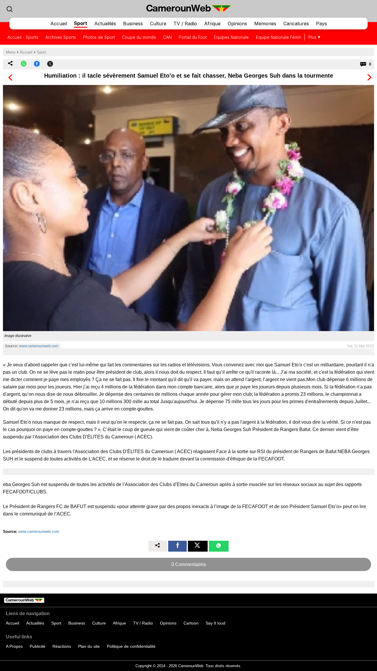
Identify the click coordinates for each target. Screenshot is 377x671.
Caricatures (296, 23)
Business (133, 23)
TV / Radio (185, 23)
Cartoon (191, 623)
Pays (321, 23)
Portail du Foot (193, 37)
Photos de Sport (99, 37)
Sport (80, 23)
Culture (158, 23)
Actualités (105, 23)
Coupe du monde (139, 37)
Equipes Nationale (231, 37)
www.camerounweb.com (38, 346)
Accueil (58, 23)
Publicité (37, 646)
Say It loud (215, 623)
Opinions (237, 23)
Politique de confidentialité (131, 646)
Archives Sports (60, 37)
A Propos (14, 646)
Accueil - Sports (22, 37)
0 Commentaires (188, 564)
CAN (167, 37)
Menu (10, 52)
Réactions (61, 646)
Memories (265, 23)
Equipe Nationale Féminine (281, 37)
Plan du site (89, 646)
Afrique (212, 23)
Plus (312, 37)
